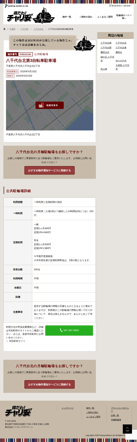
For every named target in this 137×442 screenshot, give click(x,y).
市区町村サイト (17, 341)
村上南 (104, 69)
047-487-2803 (71, 330)
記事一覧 (115, 415)
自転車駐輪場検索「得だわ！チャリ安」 (18, 411)
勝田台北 (105, 52)
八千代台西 (106, 47)
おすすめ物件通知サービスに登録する (49, 170)
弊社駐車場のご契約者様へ (122, 6)
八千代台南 (106, 43)
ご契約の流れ (92, 412)
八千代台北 (121, 43)
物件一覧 (90, 408)
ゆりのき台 (121, 60)
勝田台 (119, 52)
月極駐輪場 (116, 420)
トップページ (67, 408)
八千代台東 (121, 47)
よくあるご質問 (93, 417)
